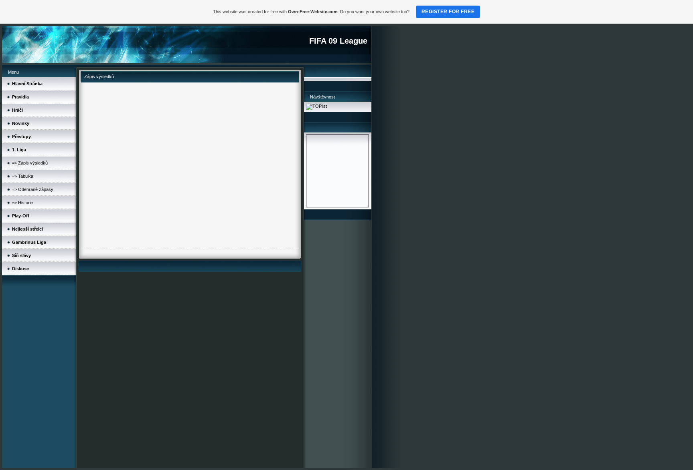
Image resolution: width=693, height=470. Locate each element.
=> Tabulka (22, 176)
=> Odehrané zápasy (32, 189)
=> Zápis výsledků (30, 163)
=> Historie (22, 202)
